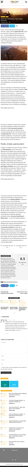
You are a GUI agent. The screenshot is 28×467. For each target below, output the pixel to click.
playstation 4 (6, 282)
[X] (15, 460)
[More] (16, 25)
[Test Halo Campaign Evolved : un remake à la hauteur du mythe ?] (14, 303)
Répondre (6, 333)
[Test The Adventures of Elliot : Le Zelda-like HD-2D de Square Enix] (4, 416)
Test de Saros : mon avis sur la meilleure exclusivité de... (16, 428)
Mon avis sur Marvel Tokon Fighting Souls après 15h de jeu (5, 308)
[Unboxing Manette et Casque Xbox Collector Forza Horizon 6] (4, 423)
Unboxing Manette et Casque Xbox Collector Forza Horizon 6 (17, 421)
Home (2, 5)
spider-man (15, 282)
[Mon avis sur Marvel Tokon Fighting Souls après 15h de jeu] (5, 303)
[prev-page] (13, 313)
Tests (9, 5)
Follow (5, 381)
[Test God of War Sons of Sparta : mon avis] (4, 443)
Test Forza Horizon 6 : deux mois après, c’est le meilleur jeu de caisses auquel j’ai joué (23, 309)
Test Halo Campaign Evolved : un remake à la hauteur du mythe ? (14, 308)
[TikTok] (13, 460)
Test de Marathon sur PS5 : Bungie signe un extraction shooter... (17, 435)
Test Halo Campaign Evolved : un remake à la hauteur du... (17, 401)
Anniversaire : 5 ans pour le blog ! (22, 292)
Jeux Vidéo (5, 5)
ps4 (11, 282)
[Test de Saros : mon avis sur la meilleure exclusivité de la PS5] (4, 429)
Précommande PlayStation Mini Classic (7, 292)
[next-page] (15, 313)
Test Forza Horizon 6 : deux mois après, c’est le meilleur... (17, 408)
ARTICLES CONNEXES (14, 298)
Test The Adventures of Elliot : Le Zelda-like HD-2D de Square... (17, 414)
